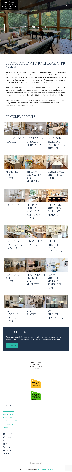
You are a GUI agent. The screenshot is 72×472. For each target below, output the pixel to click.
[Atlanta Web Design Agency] (36, 464)
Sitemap (51, 469)
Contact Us (12, 346)
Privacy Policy (42, 469)
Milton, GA (7, 428)
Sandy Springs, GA (10, 421)
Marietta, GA (8, 414)
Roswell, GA (7, 417)
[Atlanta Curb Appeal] (9, 5)
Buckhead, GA (8, 424)
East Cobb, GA (8, 411)
